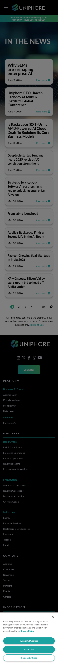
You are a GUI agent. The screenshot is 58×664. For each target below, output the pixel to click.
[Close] (53, 617)
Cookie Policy (27, 631)
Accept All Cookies (29, 641)
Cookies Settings (29, 658)
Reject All (29, 649)
